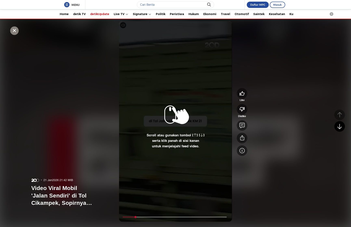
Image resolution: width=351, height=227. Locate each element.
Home (64, 14)
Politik (160, 14)
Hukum (193, 14)
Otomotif (242, 14)
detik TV (79, 14)
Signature (140, 14)
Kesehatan (277, 14)
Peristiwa (177, 14)
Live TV (119, 14)
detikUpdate (99, 14)
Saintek (258, 14)
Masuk (277, 4)
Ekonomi (209, 14)
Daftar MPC (257, 4)
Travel (225, 14)
